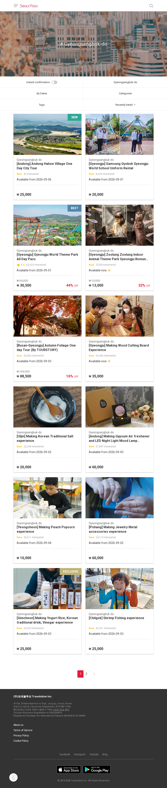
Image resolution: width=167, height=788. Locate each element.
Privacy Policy (21, 735)
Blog (105, 754)
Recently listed (124, 104)
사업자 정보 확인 (61, 709)
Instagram (80, 754)
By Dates (42, 93)
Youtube (94, 754)
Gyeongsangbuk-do (125, 82)
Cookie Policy (21, 740)
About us (18, 725)
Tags (42, 104)
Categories (125, 93)
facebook (65, 754)
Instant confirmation (38, 82)
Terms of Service (22, 730)
